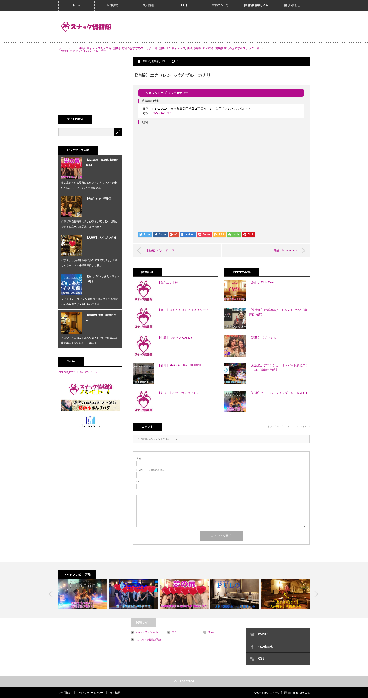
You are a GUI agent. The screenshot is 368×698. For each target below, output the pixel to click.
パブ (162, 61)
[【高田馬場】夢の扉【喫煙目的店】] (184, 594)
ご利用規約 (64, 692)
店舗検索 (112, 5)
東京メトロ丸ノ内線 (98, 48)
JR (168, 48)
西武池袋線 (194, 48)
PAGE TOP (187, 681)
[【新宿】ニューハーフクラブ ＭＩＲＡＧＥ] (82, 594)
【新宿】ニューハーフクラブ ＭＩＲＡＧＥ (279, 393)
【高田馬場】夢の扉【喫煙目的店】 (102, 162)
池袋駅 (155, 61)
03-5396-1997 (161, 113)
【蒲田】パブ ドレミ (263, 337)
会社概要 (115, 692)
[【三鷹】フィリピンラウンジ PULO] (234, 594)
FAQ (184, 5)
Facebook (265, 646)
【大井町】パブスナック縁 (101, 237)
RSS (261, 658)
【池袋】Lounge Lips (284, 250)
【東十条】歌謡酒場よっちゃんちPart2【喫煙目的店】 (278, 312)
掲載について (220, 5)
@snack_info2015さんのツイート (77, 372)
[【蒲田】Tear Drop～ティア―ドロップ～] (133, 594)
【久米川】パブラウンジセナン (178, 393)
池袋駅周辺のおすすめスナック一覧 (135, 48)
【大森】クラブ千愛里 (98, 198)
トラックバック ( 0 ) (278, 426)
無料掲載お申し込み (255, 5)
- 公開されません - (151, 470)
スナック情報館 (279, 692)
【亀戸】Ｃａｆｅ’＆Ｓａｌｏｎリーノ (183, 310)
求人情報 (148, 5)
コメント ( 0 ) (302, 426)
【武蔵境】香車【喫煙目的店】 (101, 318)
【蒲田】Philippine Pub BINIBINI (179, 365)
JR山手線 (79, 48)
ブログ (175, 632)
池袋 (162, 48)
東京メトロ (178, 48)
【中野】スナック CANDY (174, 337)
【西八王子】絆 (167, 282)
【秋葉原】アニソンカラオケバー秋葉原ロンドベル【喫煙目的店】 (279, 368)
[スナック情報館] (86, 27)
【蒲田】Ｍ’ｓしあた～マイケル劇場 (102, 279)
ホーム (76, 5)
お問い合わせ (291, 5)
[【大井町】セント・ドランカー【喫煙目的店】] (285, 594)
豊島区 (146, 61)
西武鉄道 (208, 48)
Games (212, 632)
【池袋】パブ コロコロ (160, 250)
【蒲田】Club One (261, 282)
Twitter (262, 634)
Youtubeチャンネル (146, 632)
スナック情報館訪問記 (148, 639)
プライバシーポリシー (90, 692)
